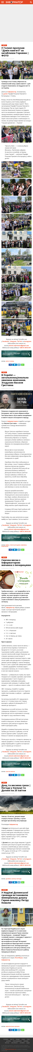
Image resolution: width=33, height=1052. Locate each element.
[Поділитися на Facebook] (10, 364)
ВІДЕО (28, 1042)
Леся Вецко (19, 958)
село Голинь (10, 361)
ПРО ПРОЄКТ (14, 1042)
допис (5, 94)
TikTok (19, 341)
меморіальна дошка (13, 1026)
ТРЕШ (28, 1039)
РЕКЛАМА (26, 1041)
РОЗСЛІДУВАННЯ (17, 1041)
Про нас (7, 1042)
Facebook (5, 341)
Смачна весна (10, 771)
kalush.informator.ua (10, 1049)
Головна (5, 1039)
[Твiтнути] (19, 364)
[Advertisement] (16, 23)
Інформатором (12, 421)
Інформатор (11, 92)
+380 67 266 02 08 (25, 348)
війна (7, 545)
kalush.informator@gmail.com (19, 345)
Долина (8, 878)
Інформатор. (5, 960)
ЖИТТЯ (12, 1039)
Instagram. (28, 341)
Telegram (13, 341)
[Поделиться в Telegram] (14, 549)
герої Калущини (15, 545)
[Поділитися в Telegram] (14, 364)
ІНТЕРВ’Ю (22, 1042)
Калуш (14, 878)
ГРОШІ (23, 1039)
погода (18, 878)
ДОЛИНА (8, 1041)
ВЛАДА (18, 1039)
